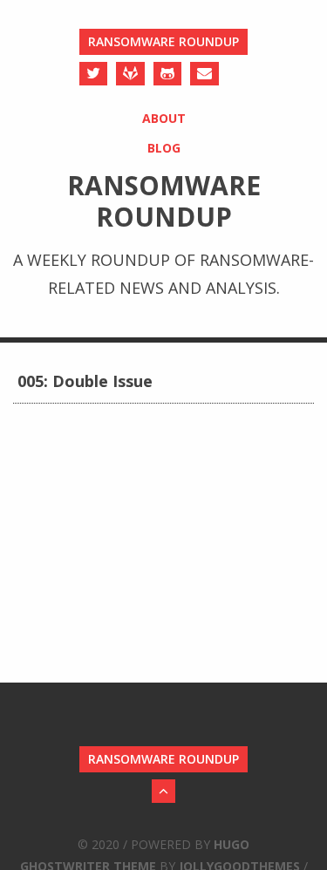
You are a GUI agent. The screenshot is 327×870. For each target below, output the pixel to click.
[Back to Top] (163, 791)
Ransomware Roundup (163, 41)
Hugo (231, 844)
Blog (164, 147)
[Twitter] (93, 73)
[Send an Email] (204, 73)
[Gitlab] (130, 73)
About (164, 118)
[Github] (167, 73)
